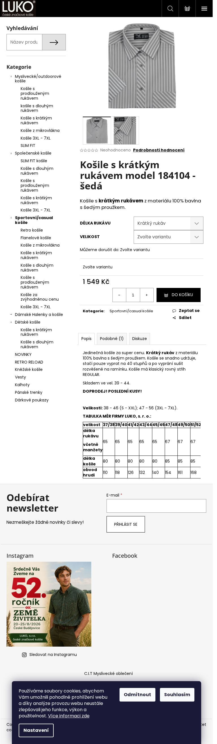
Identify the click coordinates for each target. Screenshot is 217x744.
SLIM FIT (28, 145)
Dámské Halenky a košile (39, 314)
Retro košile (32, 230)
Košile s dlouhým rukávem (37, 171)
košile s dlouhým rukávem (37, 108)
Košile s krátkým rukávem (36, 120)
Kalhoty (22, 385)
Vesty (20, 377)
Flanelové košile (36, 238)
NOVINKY (23, 354)
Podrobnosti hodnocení (159, 150)
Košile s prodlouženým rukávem (35, 93)
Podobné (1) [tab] (112, 338)
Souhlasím (177, 694)
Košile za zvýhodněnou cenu (40, 297)
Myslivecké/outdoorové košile (38, 79)
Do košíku (182, 295)
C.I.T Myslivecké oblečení (108, 673)
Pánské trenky (28, 392)
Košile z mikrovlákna (40, 130)
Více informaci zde (69, 716)
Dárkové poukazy (32, 400)
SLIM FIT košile (34, 161)
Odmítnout (137, 694)
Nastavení (36, 730)
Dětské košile (27, 322)
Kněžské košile (29, 369)
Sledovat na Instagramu (53, 654)
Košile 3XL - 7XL (36, 138)
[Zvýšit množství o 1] (146, 295)
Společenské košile (33, 153)
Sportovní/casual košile (34, 220)
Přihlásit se (125, 524)
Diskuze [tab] (139, 338)
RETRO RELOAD (29, 362)
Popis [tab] (86, 338)
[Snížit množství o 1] (119, 295)
